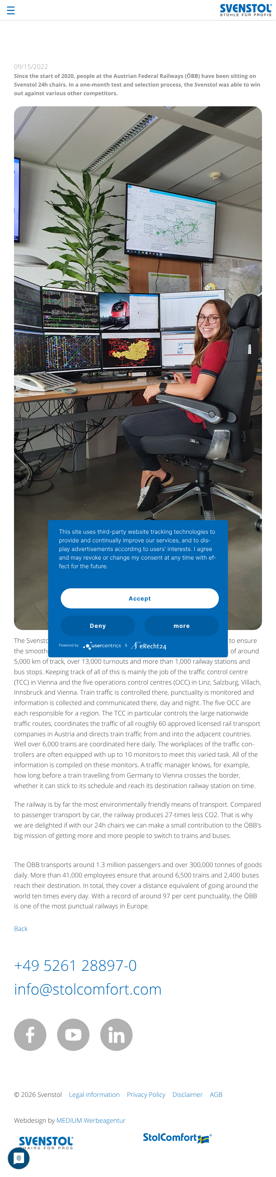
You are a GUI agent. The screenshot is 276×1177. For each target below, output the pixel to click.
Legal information (94, 1094)
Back (21, 929)
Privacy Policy (146, 1094)
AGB (216, 1094)
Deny (98, 625)
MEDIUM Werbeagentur (91, 1120)
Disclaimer (187, 1094)
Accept (140, 598)
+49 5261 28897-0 (75, 965)
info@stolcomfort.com (88, 989)
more (182, 625)
